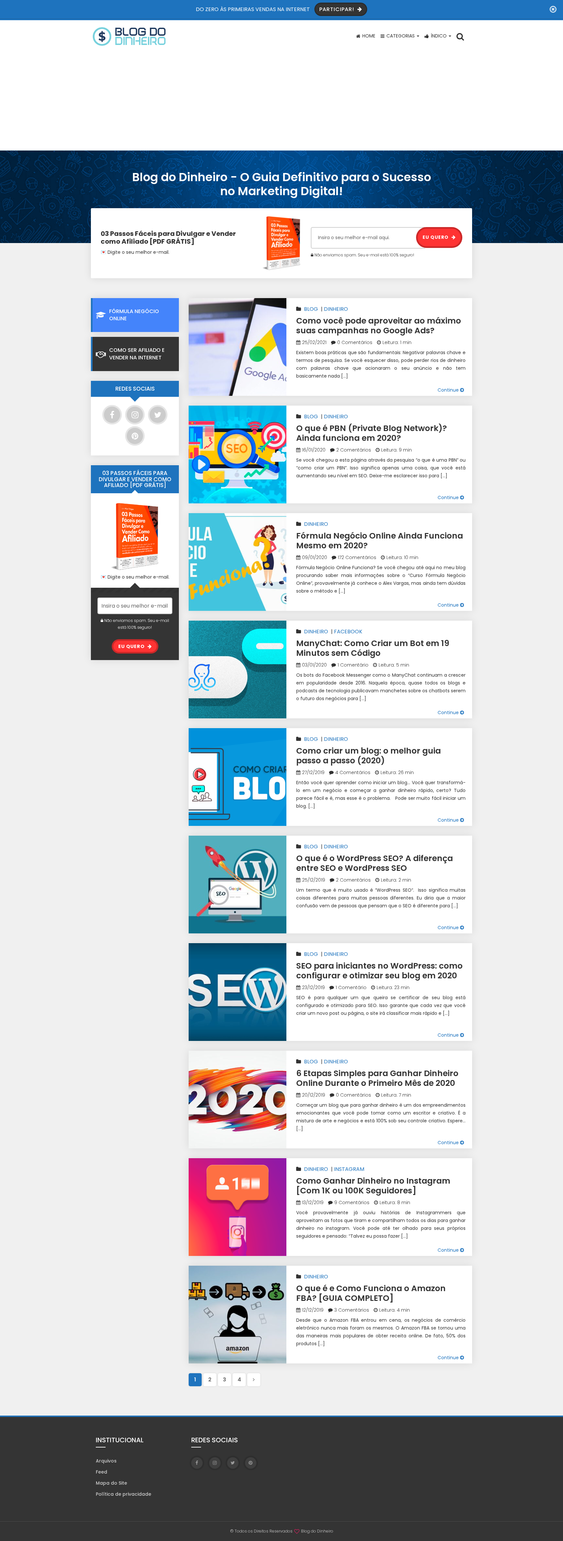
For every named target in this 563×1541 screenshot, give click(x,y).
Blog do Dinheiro (317, 1531)
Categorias (400, 36)
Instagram (349, 1169)
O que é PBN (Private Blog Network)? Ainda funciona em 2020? (371, 433)
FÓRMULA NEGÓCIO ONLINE (134, 315)
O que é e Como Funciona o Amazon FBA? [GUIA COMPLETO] (371, 1293)
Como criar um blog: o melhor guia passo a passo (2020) (368, 755)
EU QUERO (436, 237)
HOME (368, 36)
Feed (101, 1472)
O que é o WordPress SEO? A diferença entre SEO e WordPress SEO (374, 863)
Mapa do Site (111, 1483)
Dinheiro (336, 309)
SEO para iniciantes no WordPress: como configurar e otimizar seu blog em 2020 (379, 970)
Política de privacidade (123, 1494)
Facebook (348, 631)
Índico (438, 36)
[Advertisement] (281, 101)
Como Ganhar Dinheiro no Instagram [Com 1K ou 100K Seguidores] (373, 1185)
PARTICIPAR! (337, 9)
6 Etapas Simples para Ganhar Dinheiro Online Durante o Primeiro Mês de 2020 (377, 1078)
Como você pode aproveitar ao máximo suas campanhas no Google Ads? (378, 325)
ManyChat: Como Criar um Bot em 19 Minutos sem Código (372, 648)
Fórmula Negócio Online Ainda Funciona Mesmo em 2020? (379, 540)
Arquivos (106, 1461)
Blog (311, 309)
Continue (449, 390)
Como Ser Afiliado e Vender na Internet (137, 353)
